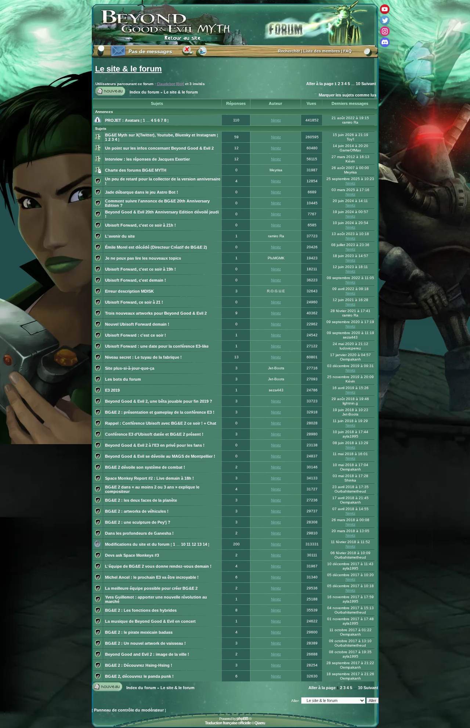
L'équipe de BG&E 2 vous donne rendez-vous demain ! (158, 566)
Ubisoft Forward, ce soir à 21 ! (134, 302)
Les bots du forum (123, 379)
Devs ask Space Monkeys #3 (132, 555)
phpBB (242, 718)
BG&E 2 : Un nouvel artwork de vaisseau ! (145, 643)
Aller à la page (319, 83)
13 (199, 544)
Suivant (368, 83)
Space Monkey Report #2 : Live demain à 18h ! (149, 478)
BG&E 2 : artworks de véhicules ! (137, 511)
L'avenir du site (120, 236)
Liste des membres (321, 51)
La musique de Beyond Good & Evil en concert (150, 621)
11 (189, 544)
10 (358, 83)
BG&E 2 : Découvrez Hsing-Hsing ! (138, 665)
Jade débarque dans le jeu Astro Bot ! (141, 192)
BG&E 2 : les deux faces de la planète (141, 500)
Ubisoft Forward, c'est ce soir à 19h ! (140, 269)
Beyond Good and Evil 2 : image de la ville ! (147, 654)
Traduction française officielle (228, 723)
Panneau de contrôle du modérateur (129, 710)
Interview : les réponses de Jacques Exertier (147, 159)
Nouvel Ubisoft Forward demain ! (137, 324)
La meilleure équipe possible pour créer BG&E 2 (151, 588)
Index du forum (144, 92)
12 (194, 544)
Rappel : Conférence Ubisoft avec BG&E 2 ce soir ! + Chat (160, 423)
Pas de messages (150, 51)
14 (205, 544)
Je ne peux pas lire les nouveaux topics (143, 258)
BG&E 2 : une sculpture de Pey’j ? (137, 522)
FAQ (347, 51)
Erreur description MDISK (129, 291)
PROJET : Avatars (122, 120)
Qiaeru (259, 723)
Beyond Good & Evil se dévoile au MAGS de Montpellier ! (160, 456)
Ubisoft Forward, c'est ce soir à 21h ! (140, 225)
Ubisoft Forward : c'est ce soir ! (135, 335)
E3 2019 (112, 390)
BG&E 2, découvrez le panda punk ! (139, 676)
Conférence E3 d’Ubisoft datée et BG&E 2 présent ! (154, 434)
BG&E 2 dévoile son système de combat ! (145, 467)
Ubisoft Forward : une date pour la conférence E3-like (157, 346)
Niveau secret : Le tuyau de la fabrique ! (143, 357)
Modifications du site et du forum (137, 544)
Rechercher (289, 51)
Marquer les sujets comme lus (347, 95)
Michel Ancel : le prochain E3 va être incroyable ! (152, 577)
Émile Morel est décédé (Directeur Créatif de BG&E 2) (156, 247)
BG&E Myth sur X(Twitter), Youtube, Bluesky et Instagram (160, 135)
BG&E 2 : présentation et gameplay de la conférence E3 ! (159, 412)
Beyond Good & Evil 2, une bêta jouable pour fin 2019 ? (158, 401)
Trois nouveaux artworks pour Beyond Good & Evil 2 (156, 313)
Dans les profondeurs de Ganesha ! (139, 533)
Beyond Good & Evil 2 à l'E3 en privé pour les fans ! (155, 445)
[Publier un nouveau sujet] (110, 95)
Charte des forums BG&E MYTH (135, 170)
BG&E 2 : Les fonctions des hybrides (141, 610)
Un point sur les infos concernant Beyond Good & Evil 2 (159, 148)
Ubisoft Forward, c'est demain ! (135, 280)
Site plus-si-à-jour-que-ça (129, 368)
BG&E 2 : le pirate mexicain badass (139, 632)
